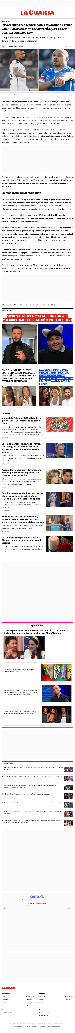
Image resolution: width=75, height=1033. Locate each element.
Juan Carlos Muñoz (16, 46)
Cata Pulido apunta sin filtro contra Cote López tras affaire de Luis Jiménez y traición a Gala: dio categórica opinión (22, 496)
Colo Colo (33, 305)
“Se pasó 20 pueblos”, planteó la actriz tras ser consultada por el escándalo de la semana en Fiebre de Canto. (22, 505)
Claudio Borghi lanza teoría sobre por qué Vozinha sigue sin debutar (27, 794)
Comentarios (18, 95)
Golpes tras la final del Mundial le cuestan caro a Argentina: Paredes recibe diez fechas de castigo (33, 813)
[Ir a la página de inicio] (37, 12)
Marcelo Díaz (30, 177)
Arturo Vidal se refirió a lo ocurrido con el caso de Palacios (45, 117)
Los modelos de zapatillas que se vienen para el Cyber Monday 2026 (20, 671)
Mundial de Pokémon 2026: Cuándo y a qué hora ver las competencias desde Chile (21, 421)
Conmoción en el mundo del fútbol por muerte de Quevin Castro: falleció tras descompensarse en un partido (30, 786)
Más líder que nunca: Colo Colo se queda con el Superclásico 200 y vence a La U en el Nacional (33, 768)
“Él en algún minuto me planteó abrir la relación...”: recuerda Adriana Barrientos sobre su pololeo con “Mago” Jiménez (34, 632)
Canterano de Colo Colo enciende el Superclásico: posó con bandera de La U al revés (33, 803)
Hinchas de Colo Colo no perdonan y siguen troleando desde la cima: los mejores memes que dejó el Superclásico (23, 519)
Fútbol (12, 305)
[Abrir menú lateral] (3, 12)
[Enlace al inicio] (37, 626)
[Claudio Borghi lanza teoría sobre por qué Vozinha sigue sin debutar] (68, 796)
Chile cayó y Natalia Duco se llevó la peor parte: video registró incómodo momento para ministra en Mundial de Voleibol (32, 822)
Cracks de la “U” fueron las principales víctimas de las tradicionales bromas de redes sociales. (22, 526)
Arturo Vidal (51, 305)
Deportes (6, 21)
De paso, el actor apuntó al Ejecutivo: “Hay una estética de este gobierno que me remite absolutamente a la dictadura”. (23, 458)
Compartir (6, 95)
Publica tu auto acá (37, 904)
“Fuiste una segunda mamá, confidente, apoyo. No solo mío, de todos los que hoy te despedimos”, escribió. (23, 547)
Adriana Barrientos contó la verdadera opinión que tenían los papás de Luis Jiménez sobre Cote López (21, 473)
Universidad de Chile (22, 305)
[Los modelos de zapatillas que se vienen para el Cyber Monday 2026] (56, 673)
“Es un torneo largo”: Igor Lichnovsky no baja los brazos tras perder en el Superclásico (33, 776)
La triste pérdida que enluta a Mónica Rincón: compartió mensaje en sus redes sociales (22, 540)
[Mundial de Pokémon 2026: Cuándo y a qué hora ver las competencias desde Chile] (59, 425)
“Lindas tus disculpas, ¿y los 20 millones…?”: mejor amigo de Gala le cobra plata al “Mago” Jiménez (20, 713)
